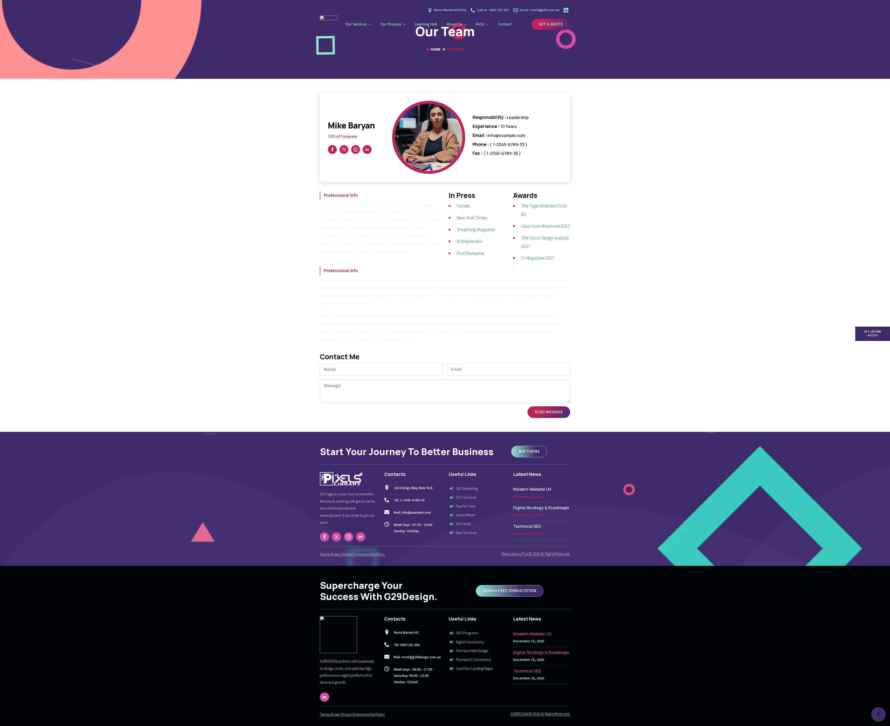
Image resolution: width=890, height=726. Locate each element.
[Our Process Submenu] (405, 24)
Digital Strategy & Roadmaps (541, 507)
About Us (454, 24)
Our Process (390, 24)
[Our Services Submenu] (371, 24)
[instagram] (355, 149)
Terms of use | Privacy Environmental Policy (352, 554)
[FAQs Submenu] (488, 24)
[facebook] (332, 149)
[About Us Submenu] (466, 24)
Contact (505, 24)
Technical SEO (527, 526)
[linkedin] (367, 149)
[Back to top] (878, 714)
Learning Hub (426, 24)
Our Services (356, 24)
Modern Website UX (532, 489)
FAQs (480, 24)
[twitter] (344, 149)
